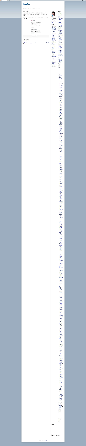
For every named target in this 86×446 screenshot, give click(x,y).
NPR (52, 50)
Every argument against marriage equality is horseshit (60, 27)
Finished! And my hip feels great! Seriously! (60, 356)
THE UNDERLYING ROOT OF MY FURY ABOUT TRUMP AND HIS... (61, 211)
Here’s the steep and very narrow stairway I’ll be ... (61, 91)
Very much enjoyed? (59, 64)
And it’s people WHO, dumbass (60, 372)
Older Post (47, 42)
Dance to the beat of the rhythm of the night (60, 23)
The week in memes (60, 244)
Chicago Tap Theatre (53, 35)
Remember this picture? (60, 45)
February (60, 406)
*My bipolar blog (54, 26)
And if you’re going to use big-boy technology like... (61, 315)
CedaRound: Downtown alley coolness (60, 312)
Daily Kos (53, 39)
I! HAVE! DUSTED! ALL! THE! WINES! (60, 186)
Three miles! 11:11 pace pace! (60, 149)
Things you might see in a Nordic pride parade (60, 108)
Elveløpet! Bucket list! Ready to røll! (60, 114)
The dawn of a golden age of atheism (60, 53)
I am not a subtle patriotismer (61, 368)
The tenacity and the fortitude (60, 56)
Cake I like (60, 178)
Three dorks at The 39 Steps (61, 332)
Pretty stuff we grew (60, 179)
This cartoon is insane (61, 221)
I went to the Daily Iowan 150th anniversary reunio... (61, 169)
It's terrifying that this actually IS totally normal (60, 158)
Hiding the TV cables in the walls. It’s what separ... (60, 399)
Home (36, 42)
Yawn (59, 266)
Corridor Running (53, 36)
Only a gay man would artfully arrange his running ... (61, 361)
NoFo (26, 4)
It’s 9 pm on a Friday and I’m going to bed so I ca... (61, 260)
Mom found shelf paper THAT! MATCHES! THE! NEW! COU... (61, 190)
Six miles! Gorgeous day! (60, 177)
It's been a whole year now (60, 85)
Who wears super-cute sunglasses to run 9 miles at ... (61, 257)
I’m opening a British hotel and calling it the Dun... (61, 94)
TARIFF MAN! (60, 50)
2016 (59, 409)
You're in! (59, 67)
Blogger (46, 440)
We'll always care (60, 285)
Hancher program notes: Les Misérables (60, 32)
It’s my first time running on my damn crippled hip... (60, 381)
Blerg (59, 88)
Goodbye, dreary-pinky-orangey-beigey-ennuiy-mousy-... (60, 198)
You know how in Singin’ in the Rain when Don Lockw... (61, 203)
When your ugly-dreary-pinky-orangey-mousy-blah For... (61, 216)
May (59, 403)
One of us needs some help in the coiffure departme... (61, 387)
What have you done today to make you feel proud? (61, 334)
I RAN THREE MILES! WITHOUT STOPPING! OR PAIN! (61, 341)
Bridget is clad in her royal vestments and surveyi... (61, 364)
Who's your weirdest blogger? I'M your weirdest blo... (60, 141)
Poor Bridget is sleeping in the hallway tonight (60, 137)
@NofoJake (53, 25)
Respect (59, 46)
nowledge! (60, 135)
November (60, 75)
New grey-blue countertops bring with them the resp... (61, 182)
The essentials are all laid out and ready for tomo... (61, 129)
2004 (59, 421)
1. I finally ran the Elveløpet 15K (60, 13)
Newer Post (25, 42)
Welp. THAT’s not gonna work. (60, 151)
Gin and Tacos (54, 40)
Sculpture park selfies (61, 277)
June (60, 402)
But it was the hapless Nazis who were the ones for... (60, 289)
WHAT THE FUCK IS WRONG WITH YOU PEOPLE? (60, 233)
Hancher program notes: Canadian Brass (60, 30)
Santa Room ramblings (60, 47)
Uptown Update (54, 66)
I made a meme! (60, 156)
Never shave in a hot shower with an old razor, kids (60, 300)
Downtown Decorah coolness (60, 102)
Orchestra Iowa (54, 51)
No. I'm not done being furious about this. (60, 38)
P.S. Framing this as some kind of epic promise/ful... (61, 293)
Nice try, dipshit (60, 369)
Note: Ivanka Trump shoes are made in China (60, 40)
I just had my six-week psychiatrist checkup (60, 34)
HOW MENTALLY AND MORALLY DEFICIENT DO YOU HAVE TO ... (61, 224)
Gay (59, 282)
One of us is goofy (60, 337)
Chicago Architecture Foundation (53, 32)
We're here (59, 65)
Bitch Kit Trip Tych (60, 338)
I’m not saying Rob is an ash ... (60, 162)
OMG (59, 286)
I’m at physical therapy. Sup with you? (61, 396)
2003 (59, 422)
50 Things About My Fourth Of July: (60, 353)
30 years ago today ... (60, 14)
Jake (53, 16)
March (60, 405)
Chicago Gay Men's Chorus (54, 33)
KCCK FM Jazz (54, 46)
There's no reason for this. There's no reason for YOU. (60, 59)
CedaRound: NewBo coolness (60, 250)
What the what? (60, 276)
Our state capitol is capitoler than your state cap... (60, 273)
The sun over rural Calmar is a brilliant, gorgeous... (61, 122)
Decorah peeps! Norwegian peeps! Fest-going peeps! (60, 146)
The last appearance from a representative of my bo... (61, 345)
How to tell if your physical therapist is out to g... (60, 393)
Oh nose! (59, 41)
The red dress (60, 54)
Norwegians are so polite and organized (60, 105)
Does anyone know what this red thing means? (60, 375)
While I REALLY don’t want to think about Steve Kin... (61, 304)
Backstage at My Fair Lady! (60, 19)
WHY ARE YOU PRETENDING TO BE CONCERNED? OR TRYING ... (61, 229)
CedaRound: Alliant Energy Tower (60, 329)
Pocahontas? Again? (60, 43)
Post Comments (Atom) (29, 43)
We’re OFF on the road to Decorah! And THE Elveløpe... (60, 125)
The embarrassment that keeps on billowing (60, 264)
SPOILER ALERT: (60, 87)
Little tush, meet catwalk (60, 390)
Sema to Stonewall (59, 49)
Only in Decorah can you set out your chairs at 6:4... (61, 118)
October (60, 77)
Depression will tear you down (60, 25)
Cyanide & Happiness (53, 38)
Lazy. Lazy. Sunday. (60, 171)
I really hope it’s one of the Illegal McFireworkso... (61, 350)
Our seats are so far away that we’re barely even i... (61, 280)
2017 (59, 408)
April (60, 404)
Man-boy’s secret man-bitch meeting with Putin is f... (61, 238)
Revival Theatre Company (54, 57)
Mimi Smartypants (53, 49)
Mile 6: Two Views (60, 254)
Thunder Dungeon (53, 64)
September (60, 78)
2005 (59, 420)
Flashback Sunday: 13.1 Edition (60, 174)
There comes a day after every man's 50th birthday (60, 97)
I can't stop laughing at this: (61, 271)
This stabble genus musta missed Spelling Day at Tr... (60, 247)
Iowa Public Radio (53, 44)
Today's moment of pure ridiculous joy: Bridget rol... (61, 165)
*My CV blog (53, 27)
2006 (59, 419)
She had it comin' (60, 242)
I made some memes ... (60, 219)
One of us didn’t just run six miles (60, 318)
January (60, 407)
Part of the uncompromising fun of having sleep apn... (61, 206)
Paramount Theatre (53, 53)
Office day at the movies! (61, 83)
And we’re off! (60, 358)
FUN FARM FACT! (60, 100)
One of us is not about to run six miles (61, 321)
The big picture (60, 51)
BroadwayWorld (54, 28)
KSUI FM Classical (53, 48)
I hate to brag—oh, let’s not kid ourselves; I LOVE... (61, 133)
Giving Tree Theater (53, 41)
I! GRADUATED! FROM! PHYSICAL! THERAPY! (61, 296)
